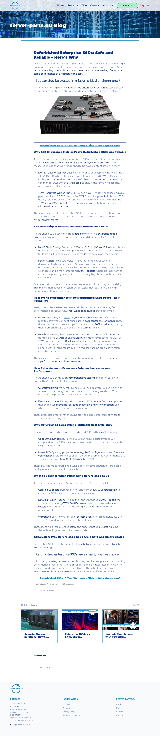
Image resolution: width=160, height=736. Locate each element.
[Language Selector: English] (145, 5)
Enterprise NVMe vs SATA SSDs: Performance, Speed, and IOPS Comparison (78, 635)
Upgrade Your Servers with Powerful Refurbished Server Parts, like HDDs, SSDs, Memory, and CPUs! (120, 635)
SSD (36, 590)
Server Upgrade (47, 590)
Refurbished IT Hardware (46, 584)
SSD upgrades (68, 584)
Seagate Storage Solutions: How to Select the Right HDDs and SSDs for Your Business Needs (38, 635)
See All (136, 605)
